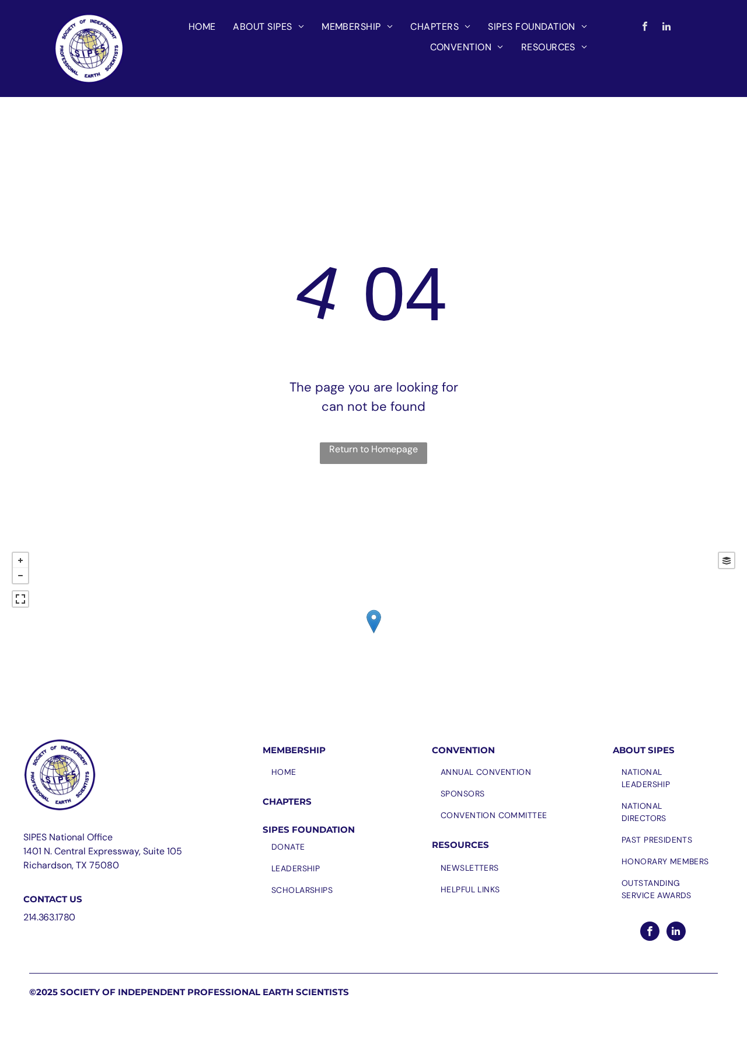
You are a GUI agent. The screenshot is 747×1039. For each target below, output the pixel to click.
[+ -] (373, 633)
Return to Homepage (373, 449)
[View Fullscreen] (20, 599)
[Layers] (726, 560)
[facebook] (645, 28)
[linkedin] (666, 28)
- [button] (20, 575)
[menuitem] (202, 27)
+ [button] (20, 560)
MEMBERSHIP (294, 750)
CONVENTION (463, 750)
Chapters (287, 801)
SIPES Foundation (309, 829)
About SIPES (644, 750)
